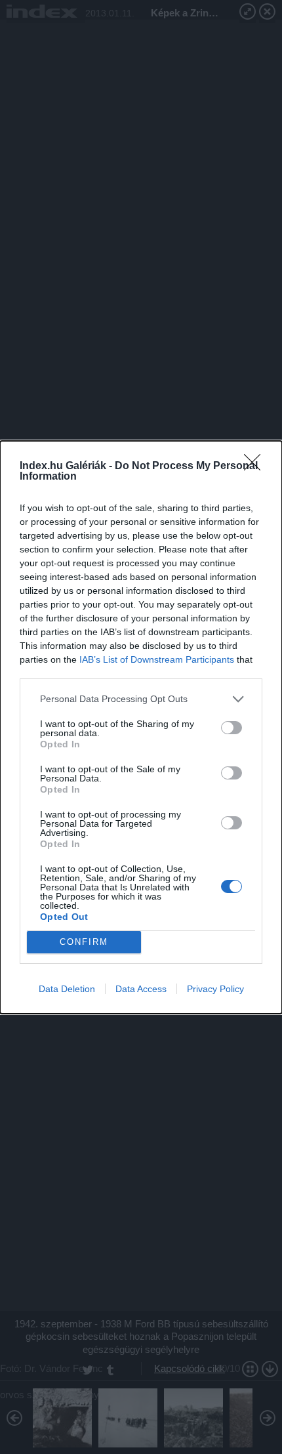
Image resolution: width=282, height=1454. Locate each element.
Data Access (141, 989)
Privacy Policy (215, 989)
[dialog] (141, 727)
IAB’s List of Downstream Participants (156, 659)
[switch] (231, 727)
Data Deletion (67, 989)
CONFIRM (84, 942)
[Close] (256, 466)
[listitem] (141, 699)
